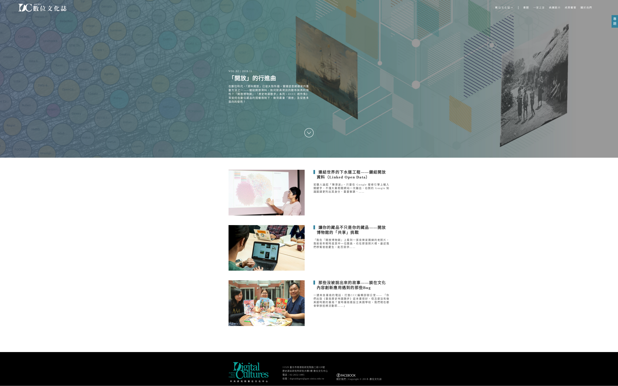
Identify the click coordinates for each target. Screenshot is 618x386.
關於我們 (586, 7)
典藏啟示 (555, 7)
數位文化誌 (502, 7)
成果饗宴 (570, 7)
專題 (526, 7)
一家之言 (539, 7)
